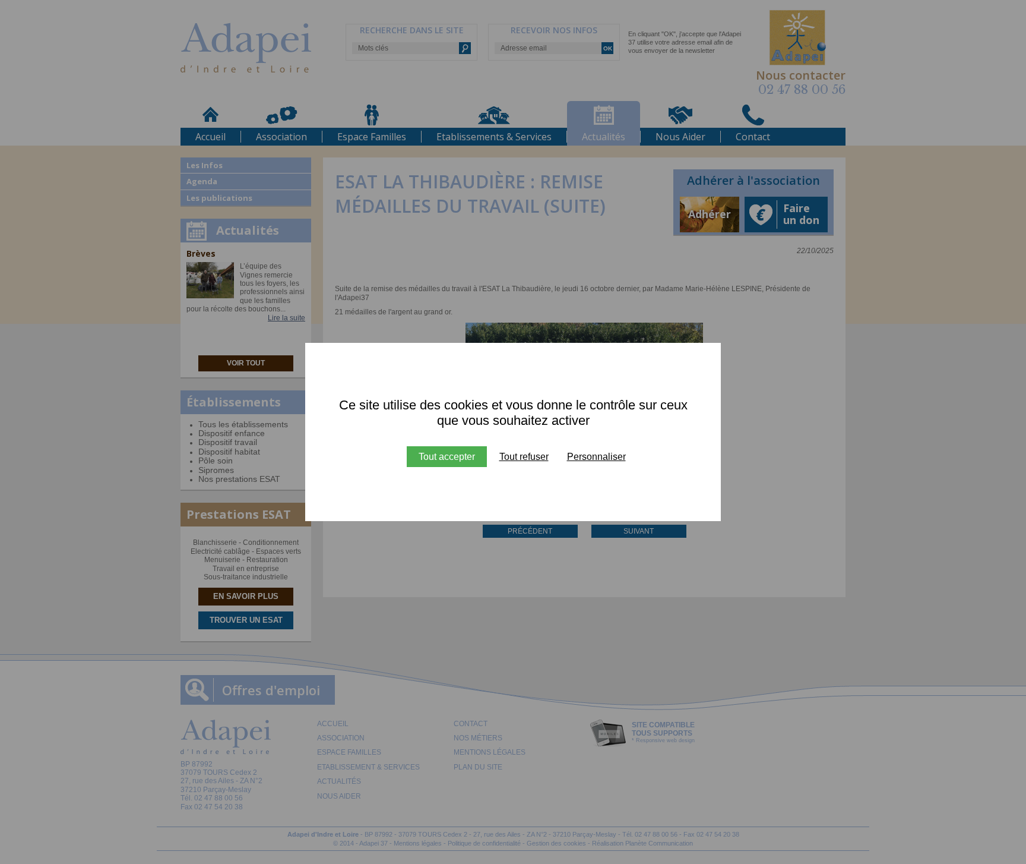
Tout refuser (524, 457)
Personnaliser (596, 457)
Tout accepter (447, 457)
